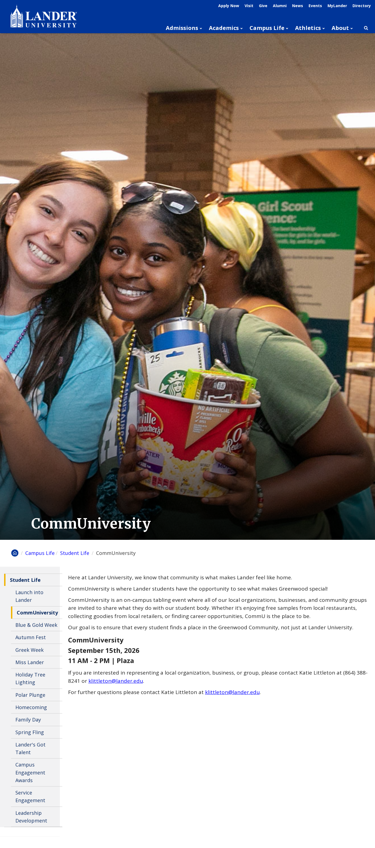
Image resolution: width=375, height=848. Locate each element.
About (340, 28)
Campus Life (267, 28)
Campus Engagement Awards (30, 772)
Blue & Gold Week (36, 625)
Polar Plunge (30, 695)
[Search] (366, 28)
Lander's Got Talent (30, 748)
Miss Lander (29, 662)
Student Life (75, 553)
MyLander (337, 5)
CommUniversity (37, 612)
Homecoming (31, 707)
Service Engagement (30, 796)
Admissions (182, 28)
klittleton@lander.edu (115, 680)
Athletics (308, 28)
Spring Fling (29, 732)
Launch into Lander (29, 596)
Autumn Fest (30, 637)
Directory (361, 5)
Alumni (280, 5)
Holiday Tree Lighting (30, 678)
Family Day (28, 719)
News (297, 5)
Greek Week (29, 650)
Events (315, 5)
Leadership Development (31, 817)
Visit (249, 5)
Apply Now (228, 5)
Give (263, 5)
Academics (224, 28)
